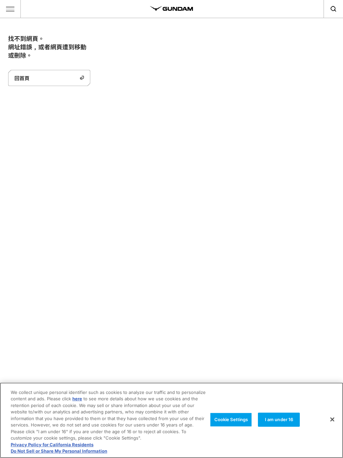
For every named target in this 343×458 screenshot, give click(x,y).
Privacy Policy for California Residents (52, 444)
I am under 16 (279, 419)
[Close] (332, 419)
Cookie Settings (231, 419)
